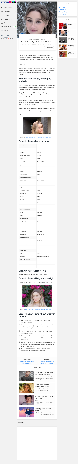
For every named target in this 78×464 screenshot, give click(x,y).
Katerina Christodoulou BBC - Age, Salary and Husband (71, 25)
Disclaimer (62, 14)
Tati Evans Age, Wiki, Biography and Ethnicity (44, 397)
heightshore (13, 38)
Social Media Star (27, 45)
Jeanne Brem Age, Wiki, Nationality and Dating (42, 385)
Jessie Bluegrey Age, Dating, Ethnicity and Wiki (38, 137)
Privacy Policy (63, 12)
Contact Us (62, 10)
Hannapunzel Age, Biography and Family (71, 46)
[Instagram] (5, 35)
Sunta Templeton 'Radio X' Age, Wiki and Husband (71, 32)
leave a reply (49, 47)
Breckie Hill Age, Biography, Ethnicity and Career (38, 309)
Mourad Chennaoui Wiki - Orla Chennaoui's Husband (71, 53)
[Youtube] (7, 35)
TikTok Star (34, 45)
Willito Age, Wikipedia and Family (43, 409)
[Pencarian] (2, 8)
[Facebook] (2, 35)
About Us (62, 7)
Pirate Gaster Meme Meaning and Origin (71, 39)
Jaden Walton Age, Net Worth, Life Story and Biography (44, 373)
